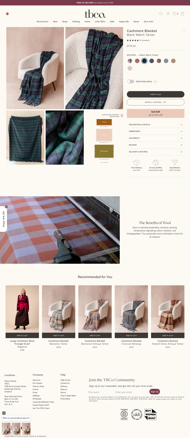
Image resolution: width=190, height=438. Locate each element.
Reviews (133, 145)
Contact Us (65, 383)
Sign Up (155, 391)
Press (35, 392)
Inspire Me (124, 21)
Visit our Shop (38, 386)
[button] (133, 40)
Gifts (112, 21)
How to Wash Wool (68, 395)
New (55, 21)
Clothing (76, 21)
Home (87, 21)
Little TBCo (100, 21)
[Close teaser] (6, 206)
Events (35, 389)
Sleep (64, 21)
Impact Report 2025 (41, 405)
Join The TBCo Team (41, 408)
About (136, 21)
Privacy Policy (22, 436)
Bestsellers (42, 21)
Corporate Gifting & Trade (43, 402)
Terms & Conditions (37, 436)
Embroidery (134, 131)
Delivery (64, 386)
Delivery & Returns (138, 152)
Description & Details (139, 124)
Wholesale (37, 398)
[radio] (130, 61)
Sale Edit (148, 21)
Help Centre (65, 380)
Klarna (63, 392)
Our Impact (134, 138)
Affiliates (36, 395)
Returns (64, 389)
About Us (36, 380)
